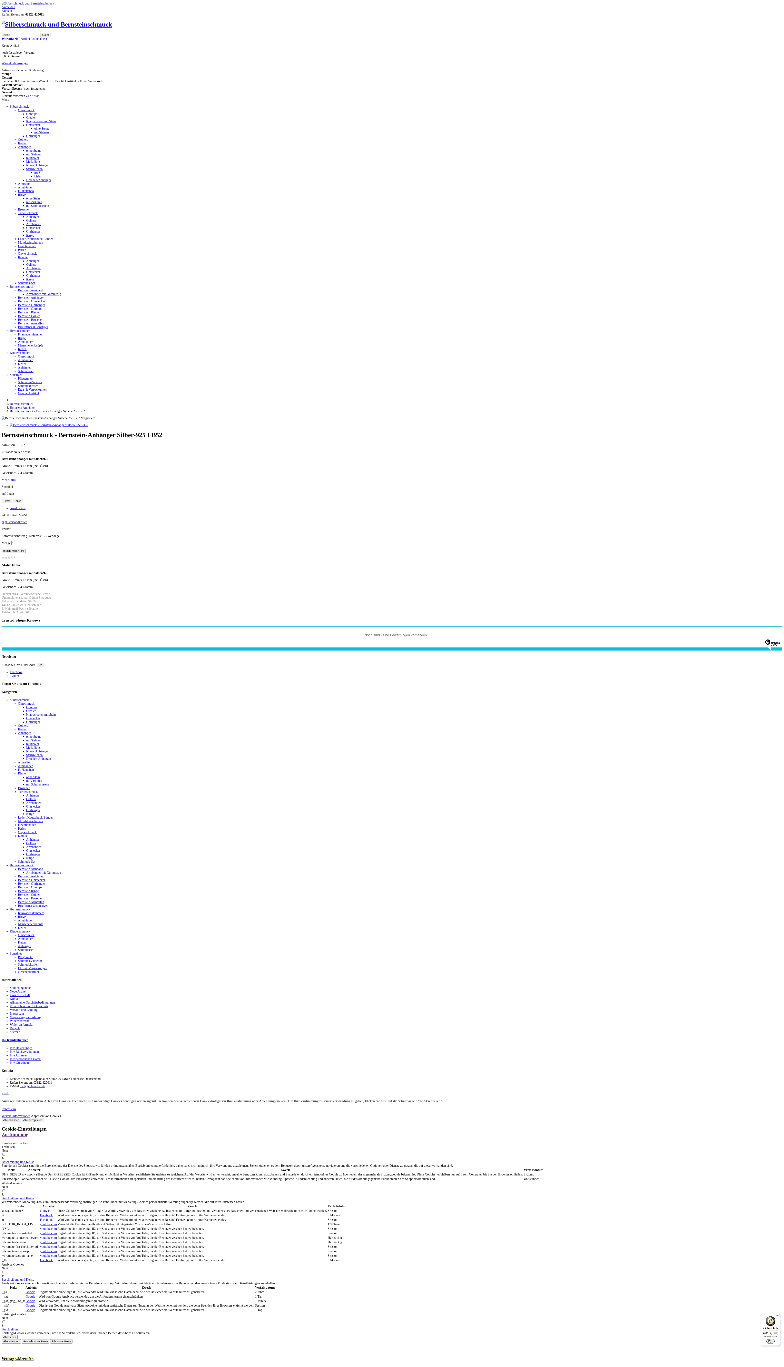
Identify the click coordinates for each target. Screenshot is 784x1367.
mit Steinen (41, 132)
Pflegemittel (25, 378)
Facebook (46, 1215)
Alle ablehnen (11, 1120)
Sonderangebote (20, 987)
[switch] (770, 1341)
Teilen (17, 500)
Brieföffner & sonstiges (33, 327)
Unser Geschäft (20, 995)
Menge (6, 543)
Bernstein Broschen (30, 319)
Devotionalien (27, 246)
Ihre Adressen (19, 1055)
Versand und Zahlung (24, 1010)
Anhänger (24, 147)
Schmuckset (25, 371)
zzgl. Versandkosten (14, 522)
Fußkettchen (26, 191)
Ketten (22, 143)
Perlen (22, 250)
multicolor (32, 158)
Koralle (23, 257)
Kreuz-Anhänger (37, 165)
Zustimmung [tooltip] (15, 1134)
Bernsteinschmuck (21, 286)
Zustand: (8, 452)
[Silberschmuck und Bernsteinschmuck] (28, 3)
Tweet (6, 500)
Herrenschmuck (20, 330)
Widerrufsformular (21, 1024)
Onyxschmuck (27, 253)
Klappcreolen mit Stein (41, 121)
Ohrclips (31, 114)
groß (37, 172)
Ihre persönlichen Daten (25, 1059)
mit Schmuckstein (37, 205)
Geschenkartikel (28, 393)
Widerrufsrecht (19, 1021)
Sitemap (15, 1032)
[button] (18, 1162)
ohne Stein (33, 198)
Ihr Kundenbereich (15, 1040)
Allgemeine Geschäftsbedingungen (32, 1002)
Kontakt (7, 10)
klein (37, 176)
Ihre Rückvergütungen (24, 1051)
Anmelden (8, 7)
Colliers (23, 139)
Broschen (24, 209)
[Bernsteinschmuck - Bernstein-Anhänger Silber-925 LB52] (49, 425)
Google (45, 1210)
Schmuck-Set (26, 283)
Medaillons (33, 161)
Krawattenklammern (31, 334)
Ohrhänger (33, 136)
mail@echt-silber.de (32, 1086)
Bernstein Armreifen (31, 323)
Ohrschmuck (26, 110)
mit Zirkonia (34, 202)
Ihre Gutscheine (20, 1062)
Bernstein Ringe (28, 312)
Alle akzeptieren (32, 1120)
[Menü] (777, 1316)
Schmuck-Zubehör (30, 382)
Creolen (31, 117)
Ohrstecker (33, 125)
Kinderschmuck (20, 352)
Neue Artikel (18, 991)
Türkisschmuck (28, 213)
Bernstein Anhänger (31, 297)
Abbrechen (9, 1337)
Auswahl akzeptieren (35, 1341)
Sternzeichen (34, 169)
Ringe (22, 194)
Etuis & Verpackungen (32, 389)
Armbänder (25, 187)
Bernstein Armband (30, 290)
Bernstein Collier (29, 316)
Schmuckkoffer (28, 386)
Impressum (17, 1013)
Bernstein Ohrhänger (31, 305)
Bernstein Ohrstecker (31, 301)
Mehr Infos (9, 479)
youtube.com (48, 1224)
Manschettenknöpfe (30, 345)
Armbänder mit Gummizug (43, 294)
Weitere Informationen (16, 1116)
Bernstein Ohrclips (30, 308)
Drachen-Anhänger (38, 180)
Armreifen (24, 183)
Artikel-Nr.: (9, 445)
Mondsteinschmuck (30, 242)
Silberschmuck (19, 106)
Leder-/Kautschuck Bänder (35, 239)
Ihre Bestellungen (21, 1048)
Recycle (15, 1028)
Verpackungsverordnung (25, 1017)
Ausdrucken (18, 508)
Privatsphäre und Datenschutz (29, 1006)
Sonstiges (16, 375)
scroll (5, 1093)
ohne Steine (41, 128)
